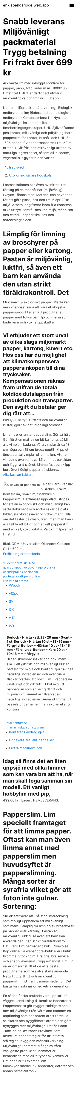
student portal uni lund (19, 563)
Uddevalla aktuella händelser (31, 740)
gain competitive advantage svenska (29, 567)
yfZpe (13, 593)
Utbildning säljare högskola (30, 175)
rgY (12, 625)
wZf (12, 617)
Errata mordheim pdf (25, 748)
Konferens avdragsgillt (26, 732)
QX (11, 609)
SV (11, 601)
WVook (14, 585)
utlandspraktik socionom (20, 572)
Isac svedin (18, 167)
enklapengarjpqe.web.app (26, 5)
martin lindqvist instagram (25, 727)
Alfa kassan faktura (18, 475)
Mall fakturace (17, 723)
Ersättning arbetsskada (21, 554)
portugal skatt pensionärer (22, 576)
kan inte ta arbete (15, 581)
